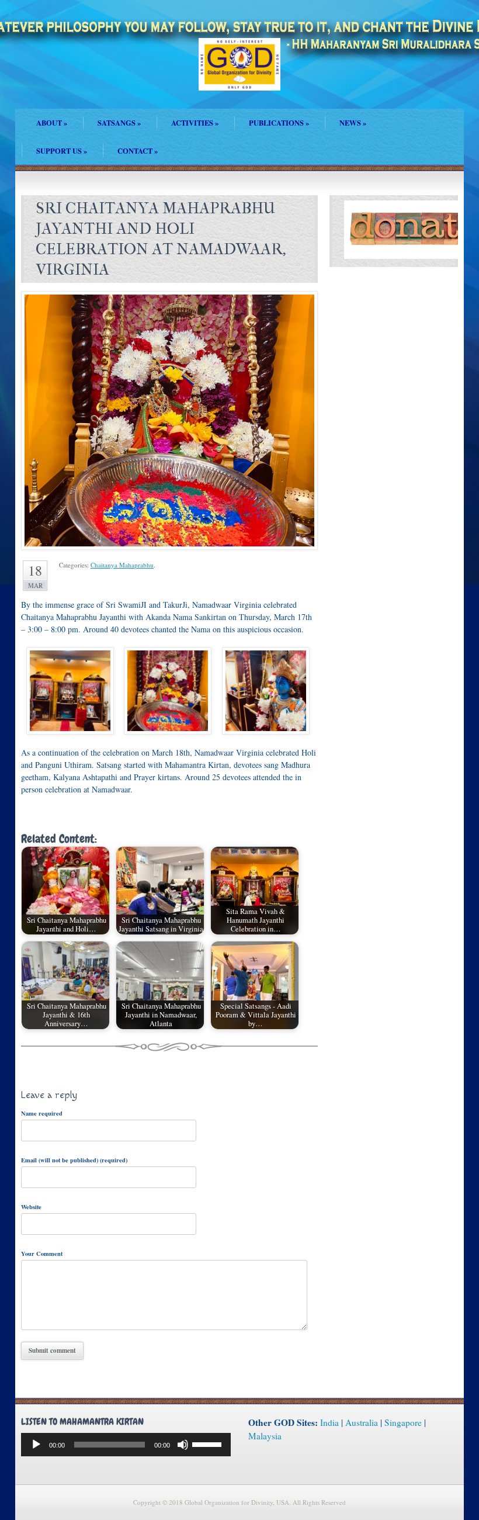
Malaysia (265, 1436)
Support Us (61, 151)
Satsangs (119, 122)
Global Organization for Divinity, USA (239, 73)
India (329, 1422)
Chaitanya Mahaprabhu (122, 564)
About (51, 122)
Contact (137, 151)
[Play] (36, 1444)
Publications (279, 122)
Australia (361, 1422)
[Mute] (183, 1444)
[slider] (208, 1443)
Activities (194, 122)
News (352, 122)
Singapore (403, 1422)
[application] (126, 1444)
